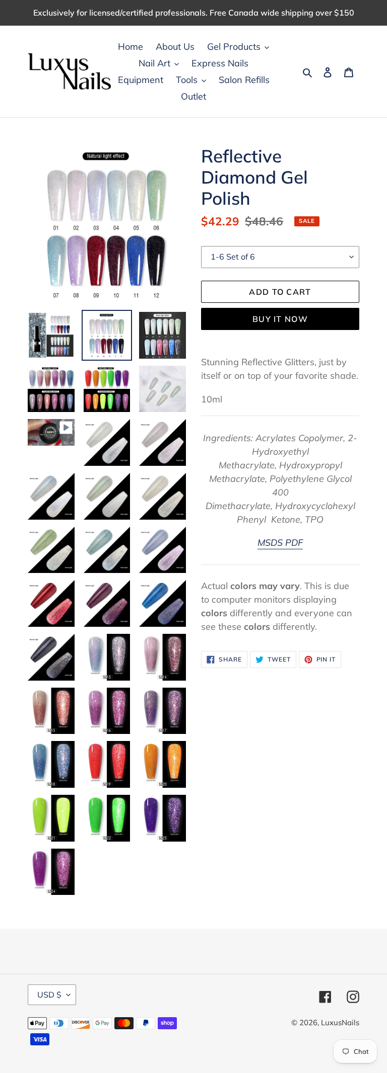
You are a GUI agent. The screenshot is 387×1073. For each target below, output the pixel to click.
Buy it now (280, 319)
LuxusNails (340, 1022)
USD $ (49, 994)
